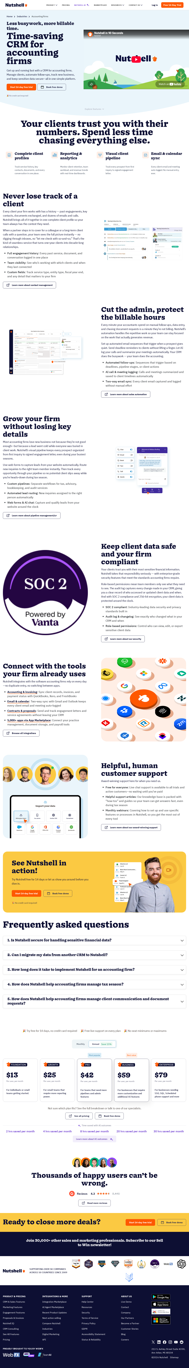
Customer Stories (129, 1328)
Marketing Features (12, 1307)
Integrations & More (55, 1296)
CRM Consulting (11, 1328)
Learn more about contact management (32, 285)
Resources (87, 1307)
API (44, 1339)
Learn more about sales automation (128, 394)
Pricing (6, 1339)
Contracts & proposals (21, 711)
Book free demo (54, 87)
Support (87, 1296)
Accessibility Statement (93, 1334)
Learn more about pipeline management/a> (34, 515)
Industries (22, 16)
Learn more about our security (125, 638)
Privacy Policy (88, 1323)
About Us (126, 1296)
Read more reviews (97, 1203)
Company (125, 1312)
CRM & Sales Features (14, 1301)
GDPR (84, 1328)
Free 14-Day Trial (172, 5)
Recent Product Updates (54, 1312)
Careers (125, 1339)
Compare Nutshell (51, 1323)
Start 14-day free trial (21, 87)
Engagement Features (14, 1312)
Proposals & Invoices (13, 1318)
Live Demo (126, 1301)
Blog (123, 1334)
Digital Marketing (50, 1334)
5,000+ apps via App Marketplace (29, 720)
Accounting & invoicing (22, 692)
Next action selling (51, 1318)
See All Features (11, 1334)
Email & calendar (18, 701)
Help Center (88, 1301)
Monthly (81, 1044)
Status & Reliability (91, 1339)
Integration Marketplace (54, 1301)
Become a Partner (130, 1323)
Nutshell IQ (8, 1323)
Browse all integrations (24, 733)
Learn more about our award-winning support (133, 827)
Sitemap (174, 1357)
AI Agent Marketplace (53, 1307)
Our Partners (127, 1318)
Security (86, 1312)
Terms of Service (90, 1318)
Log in (155, 5)
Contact (125, 1307)
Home (10, 16)
